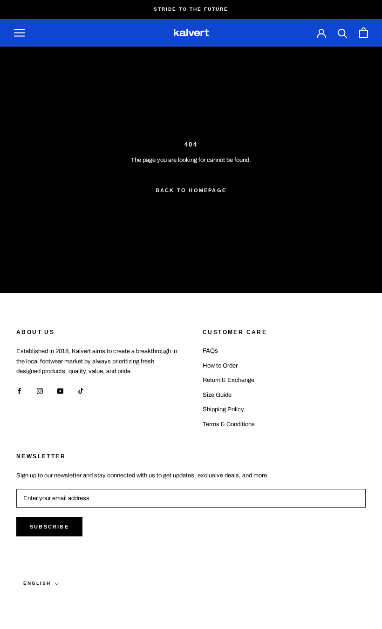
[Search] (343, 33)
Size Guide (217, 395)
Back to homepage (191, 190)
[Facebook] (19, 390)
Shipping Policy (223, 409)
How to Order (220, 365)
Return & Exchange (228, 380)
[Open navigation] (19, 33)
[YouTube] (60, 390)
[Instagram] (40, 390)
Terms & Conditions (229, 424)
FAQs (210, 351)
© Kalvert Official (59, 602)
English (37, 583)
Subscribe (49, 526)
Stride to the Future (191, 9)
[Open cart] (363, 32)
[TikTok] (81, 390)
